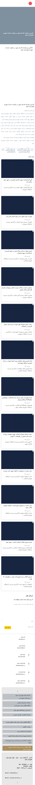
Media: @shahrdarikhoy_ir (14, 777)
